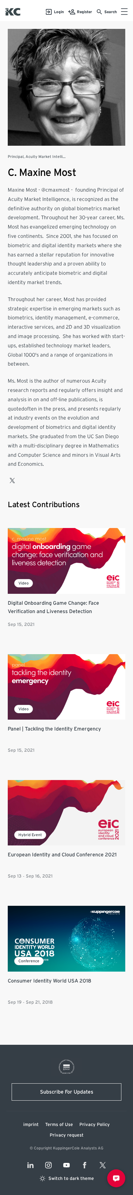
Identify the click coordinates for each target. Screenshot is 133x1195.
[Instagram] (48, 1165)
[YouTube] (66, 1165)
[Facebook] (84, 1165)
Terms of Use (59, 1124)
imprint (31, 1124)
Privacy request (67, 1135)
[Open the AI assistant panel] (116, 1178)
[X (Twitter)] (103, 1165)
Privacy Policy (94, 1124)
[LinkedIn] (30, 1165)
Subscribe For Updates (66, 1092)
